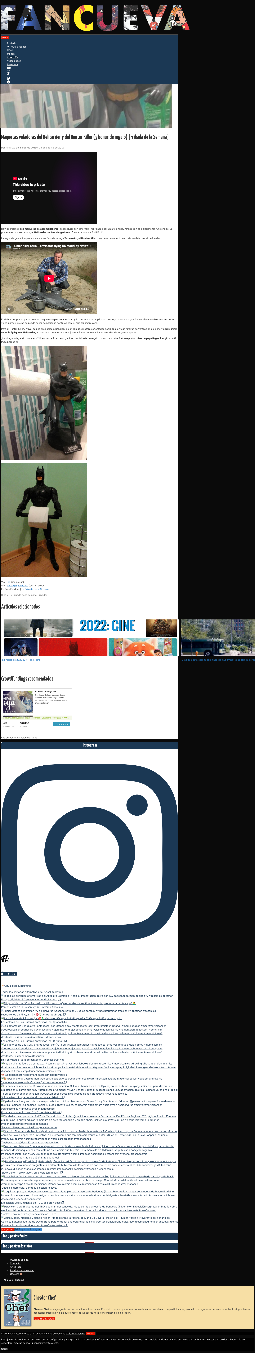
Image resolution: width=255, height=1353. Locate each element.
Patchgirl (12, 585)
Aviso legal (16, 1266)
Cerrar (4, 1348)
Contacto (15, 1263)
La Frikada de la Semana (35, 589)
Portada (11, 43)
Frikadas (42, 594)
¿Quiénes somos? (19, 1259)
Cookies (15, 1273)
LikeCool (23, 585)
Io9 (8, 581)
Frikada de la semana (25, 594)
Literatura (12, 64)
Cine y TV (12, 57)
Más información (75, 1333)
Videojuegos (14, 60)
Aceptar (90, 1333)
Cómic (10, 50)
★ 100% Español (16, 46)
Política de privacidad (22, 1270)
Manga (11, 53)
